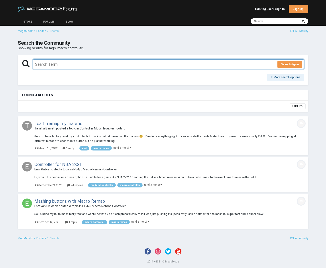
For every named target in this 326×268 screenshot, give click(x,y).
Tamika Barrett (44, 128)
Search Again (290, 64)
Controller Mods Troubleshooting (102, 128)
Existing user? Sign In (270, 9)
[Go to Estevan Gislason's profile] (27, 203)
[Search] (303, 21)
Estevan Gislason (46, 206)
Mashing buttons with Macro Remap (69, 201)
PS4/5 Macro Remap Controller (95, 169)
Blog (69, 21)
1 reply (70, 148)
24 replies (76, 185)
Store (27, 21)
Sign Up (298, 9)
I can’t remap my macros (58, 123)
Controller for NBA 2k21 (58, 164)
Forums (49, 21)
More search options (286, 77)
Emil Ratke (41, 169)
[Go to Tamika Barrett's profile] (27, 126)
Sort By (297, 106)
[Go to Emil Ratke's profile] (27, 167)
